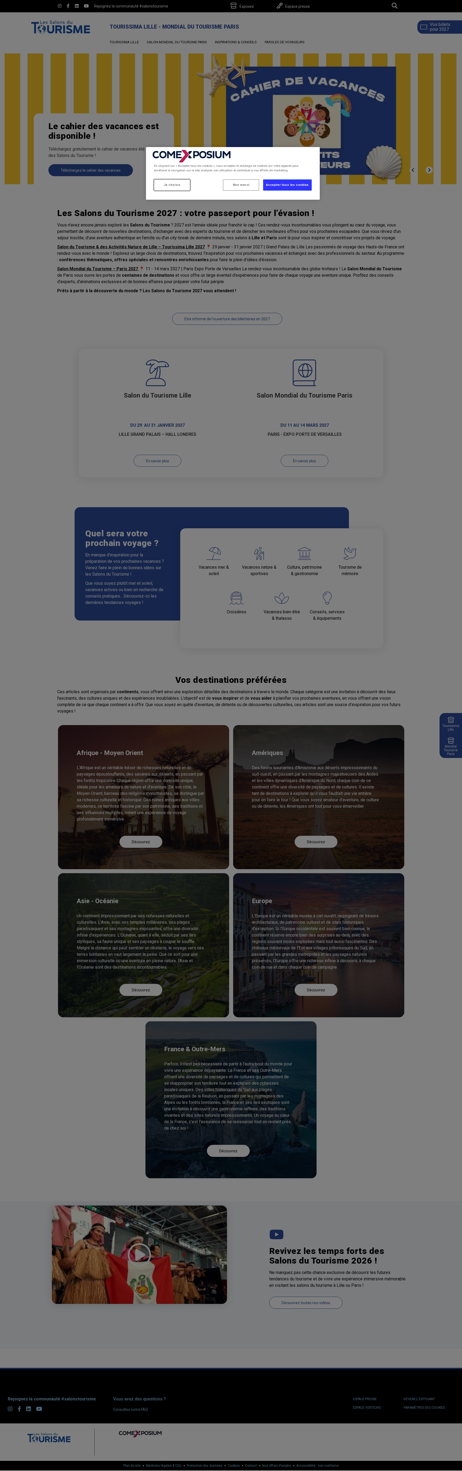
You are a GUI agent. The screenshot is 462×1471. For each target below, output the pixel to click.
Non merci (241, 185)
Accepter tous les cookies (287, 185)
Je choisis (172, 185)
